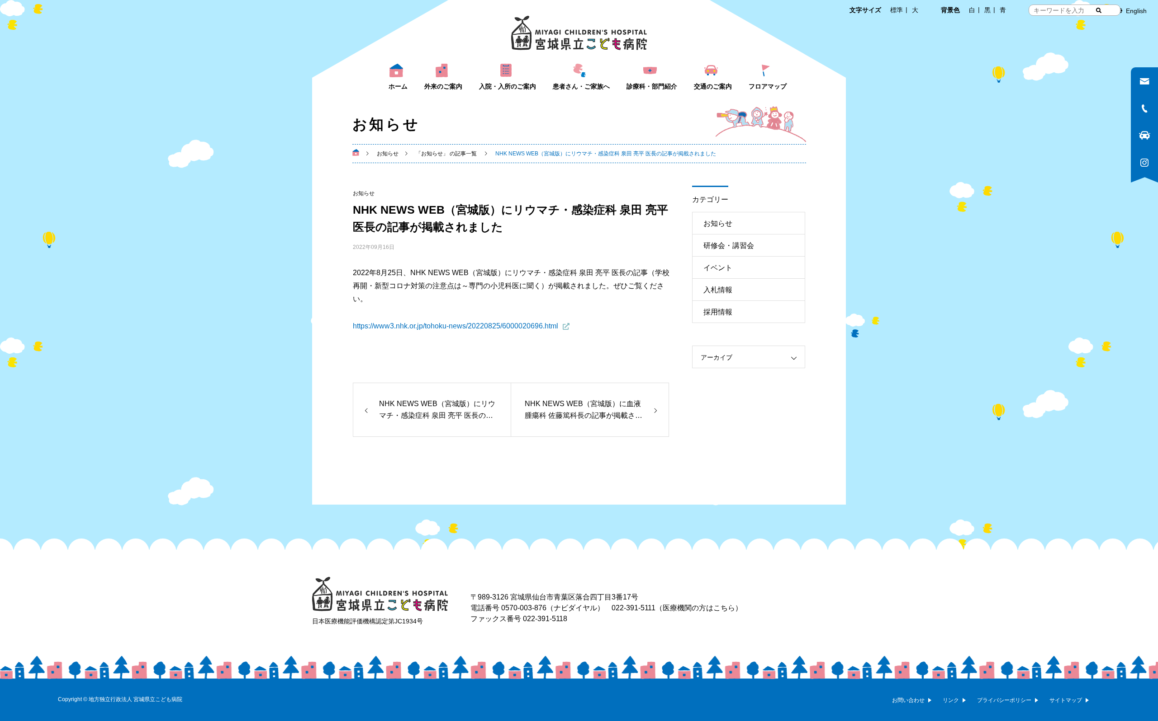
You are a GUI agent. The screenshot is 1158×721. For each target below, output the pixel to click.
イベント (717, 268)
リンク (951, 700)
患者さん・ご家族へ (581, 86)
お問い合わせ (908, 700)
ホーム (398, 86)
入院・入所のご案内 (507, 86)
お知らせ (364, 193)
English (1136, 10)
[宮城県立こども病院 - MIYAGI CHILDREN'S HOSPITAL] (579, 33)
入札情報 (717, 290)
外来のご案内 (443, 86)
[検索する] (1098, 10)
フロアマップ (768, 86)
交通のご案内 (713, 86)
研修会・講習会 (728, 245)
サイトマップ (1065, 700)
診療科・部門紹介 (651, 86)
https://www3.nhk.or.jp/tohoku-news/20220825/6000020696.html (455, 326)
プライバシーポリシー (1004, 700)
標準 (896, 10)
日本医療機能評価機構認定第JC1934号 (367, 621)
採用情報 (717, 312)
